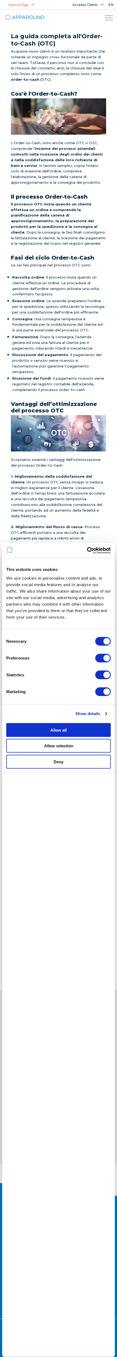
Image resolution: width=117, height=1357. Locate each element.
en (111, 5)
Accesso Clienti (85, 5)
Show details (87, 713)
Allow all (58, 730)
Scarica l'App (18, 5)
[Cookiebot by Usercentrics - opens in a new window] (87, 550)
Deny (58, 761)
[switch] (103, 658)
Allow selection (58, 746)
